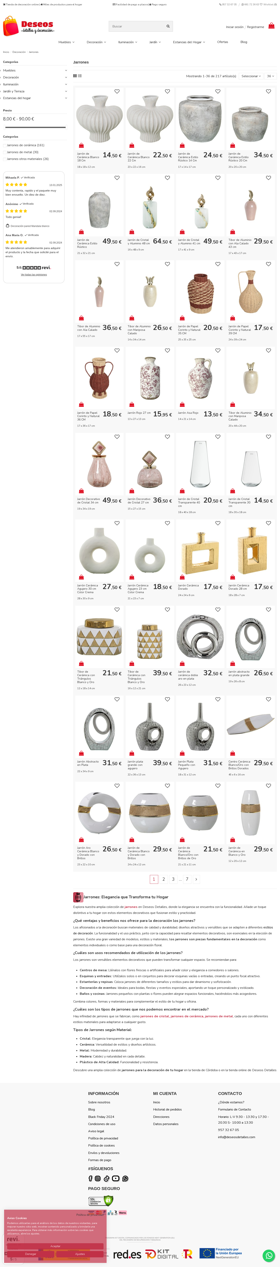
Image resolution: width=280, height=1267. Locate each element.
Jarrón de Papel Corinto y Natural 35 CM (189, 329)
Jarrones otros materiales (28, 159)
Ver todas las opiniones (34, 274)
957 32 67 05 (229, 4)
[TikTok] (106, 1178)
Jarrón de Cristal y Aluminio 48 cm (139, 241)
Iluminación (10, 84)
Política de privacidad (103, 1138)
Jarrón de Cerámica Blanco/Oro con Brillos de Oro (188, 853)
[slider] (4, 127)
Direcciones (161, 1117)
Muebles (9, 70)
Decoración (11, 77)
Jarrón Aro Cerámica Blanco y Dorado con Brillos (88, 853)
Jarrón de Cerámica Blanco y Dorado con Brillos (139, 853)
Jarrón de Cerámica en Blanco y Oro (237, 851)
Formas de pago (99, 1160)
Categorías (10, 61)
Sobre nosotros (99, 1102)
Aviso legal (96, 1131)
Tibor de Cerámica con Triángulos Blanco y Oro (86, 677)
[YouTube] (116, 1178)
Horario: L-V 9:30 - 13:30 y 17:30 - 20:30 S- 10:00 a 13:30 (243, 1120)
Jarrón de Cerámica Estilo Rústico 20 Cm (239, 157)
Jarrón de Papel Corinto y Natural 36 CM (88, 416)
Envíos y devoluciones (104, 1153)
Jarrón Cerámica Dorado (188, 587)
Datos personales (166, 1124)
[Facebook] (91, 1178)
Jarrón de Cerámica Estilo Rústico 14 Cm (188, 157)
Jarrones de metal (23, 152)
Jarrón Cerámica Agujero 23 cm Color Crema (138, 589)
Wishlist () (270, 4)
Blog (91, 1109)
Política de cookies (101, 1145)
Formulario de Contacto (234, 1109)
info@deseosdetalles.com (236, 1137)
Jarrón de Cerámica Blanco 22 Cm (139, 157)
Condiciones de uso (101, 1124)
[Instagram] (98, 1178)
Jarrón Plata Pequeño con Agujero (186, 765)
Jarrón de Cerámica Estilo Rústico (87, 243)
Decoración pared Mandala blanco (30, 226)
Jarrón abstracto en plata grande (239, 673)
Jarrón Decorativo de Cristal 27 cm (139, 500)
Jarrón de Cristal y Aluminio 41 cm (189, 241)
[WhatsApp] (126, 1178)
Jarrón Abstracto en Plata (88, 763)
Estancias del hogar (17, 98)
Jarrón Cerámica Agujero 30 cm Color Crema (87, 589)
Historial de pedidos (167, 1109)
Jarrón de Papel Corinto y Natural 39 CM (240, 329)
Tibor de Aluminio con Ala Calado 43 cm (240, 243)
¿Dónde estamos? (231, 1102)
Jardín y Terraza (13, 91)
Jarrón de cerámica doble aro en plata (188, 675)
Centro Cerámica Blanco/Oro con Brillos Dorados (239, 765)
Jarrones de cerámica (25, 145)
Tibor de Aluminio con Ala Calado (88, 328)
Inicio (156, 1102)
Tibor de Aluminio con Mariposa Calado (139, 329)
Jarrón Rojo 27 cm (139, 413)
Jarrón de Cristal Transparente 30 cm (239, 502)
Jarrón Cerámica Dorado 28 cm (239, 587)
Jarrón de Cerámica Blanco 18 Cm (88, 157)
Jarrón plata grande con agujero (135, 765)
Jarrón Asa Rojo (188, 413)
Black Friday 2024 (101, 1117)
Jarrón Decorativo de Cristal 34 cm (88, 500)
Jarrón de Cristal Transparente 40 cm (189, 502)
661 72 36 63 (251, 4)
